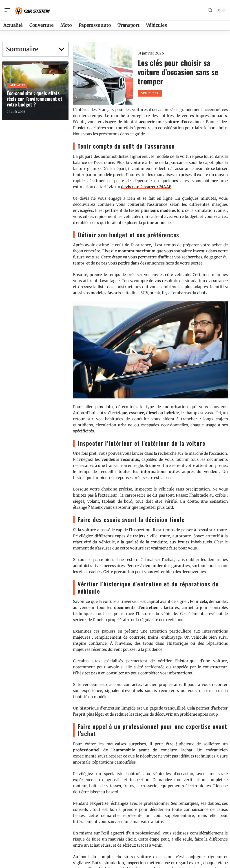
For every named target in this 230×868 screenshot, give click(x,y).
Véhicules (149, 93)
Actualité (17, 85)
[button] (61, 49)
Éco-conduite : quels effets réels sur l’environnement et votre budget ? (34, 98)
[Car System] (32, 10)
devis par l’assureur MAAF (146, 186)
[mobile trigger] (8, 10)
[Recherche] (210, 10)
